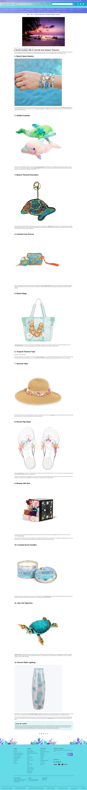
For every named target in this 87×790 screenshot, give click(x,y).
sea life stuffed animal (40, 166)
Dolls (38, 11)
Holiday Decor (46, 11)
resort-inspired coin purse (46, 285)
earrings (37, 108)
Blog (14, 761)
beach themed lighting (33, 713)
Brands (21, 9)
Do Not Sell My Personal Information (36, 788)
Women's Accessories (61, 9)
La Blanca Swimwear (30, 751)
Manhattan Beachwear (44, 760)
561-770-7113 (44, 779)
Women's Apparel (30, 9)
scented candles (47, 596)
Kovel (47, 1)
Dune (36, 1)
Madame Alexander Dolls (44, 751)
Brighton (42, 753)
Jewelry (71, 9)
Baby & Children (56, 11)
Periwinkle (42, 756)
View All (41, 764)
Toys (33, 11)
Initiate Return (16, 758)
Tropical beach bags (18, 344)
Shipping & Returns (17, 757)
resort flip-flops (21, 473)
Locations (15, 751)
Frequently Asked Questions (18, 753)
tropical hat (53, 415)
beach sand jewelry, (66, 107)
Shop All (6, 9)
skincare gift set (21, 535)
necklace (47, 108)
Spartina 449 (42, 750)
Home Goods (79, 9)
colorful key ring (51, 226)
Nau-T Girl (51, 1)
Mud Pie (41, 757)
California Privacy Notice (20, 788)
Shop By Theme (13, 9)
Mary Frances (42, 763)
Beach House (42, 754)
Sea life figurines (17, 654)
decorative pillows (36, 168)
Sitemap (15, 763)
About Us (15, 750)
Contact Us (16, 760)
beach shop (50, 718)
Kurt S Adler (42, 761)
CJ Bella (41, 758)
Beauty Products (25, 11)
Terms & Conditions (17, 756)
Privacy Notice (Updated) (18, 754)
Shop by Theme (29, 757)
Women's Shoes (50, 9)
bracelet (42, 108)
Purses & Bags (40, 9)
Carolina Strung (57, 1)
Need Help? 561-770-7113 (24, 4)
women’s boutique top (40, 356)
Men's (64, 11)
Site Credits (83, 788)
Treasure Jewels (41, 1)
